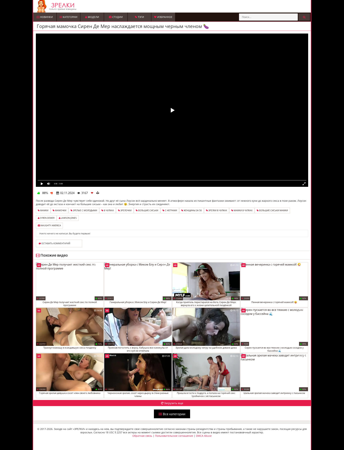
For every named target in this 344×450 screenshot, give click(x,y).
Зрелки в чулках (217, 210)
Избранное (164, 17)
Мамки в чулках (242, 210)
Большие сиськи (148, 210)
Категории (69, 17)
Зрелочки (126, 210)
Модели (93, 17)
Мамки (44, 210)
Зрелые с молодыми (84, 210)
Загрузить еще (173, 403)
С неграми (170, 210)
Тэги (140, 17)
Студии (117, 17)
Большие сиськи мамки (273, 210)
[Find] (304, 17)
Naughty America (50, 225)
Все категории (173, 414)
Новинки (46, 17)
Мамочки (60, 210)
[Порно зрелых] (173, 6)
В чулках (108, 210)
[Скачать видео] (97, 193)
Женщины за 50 (192, 210)
